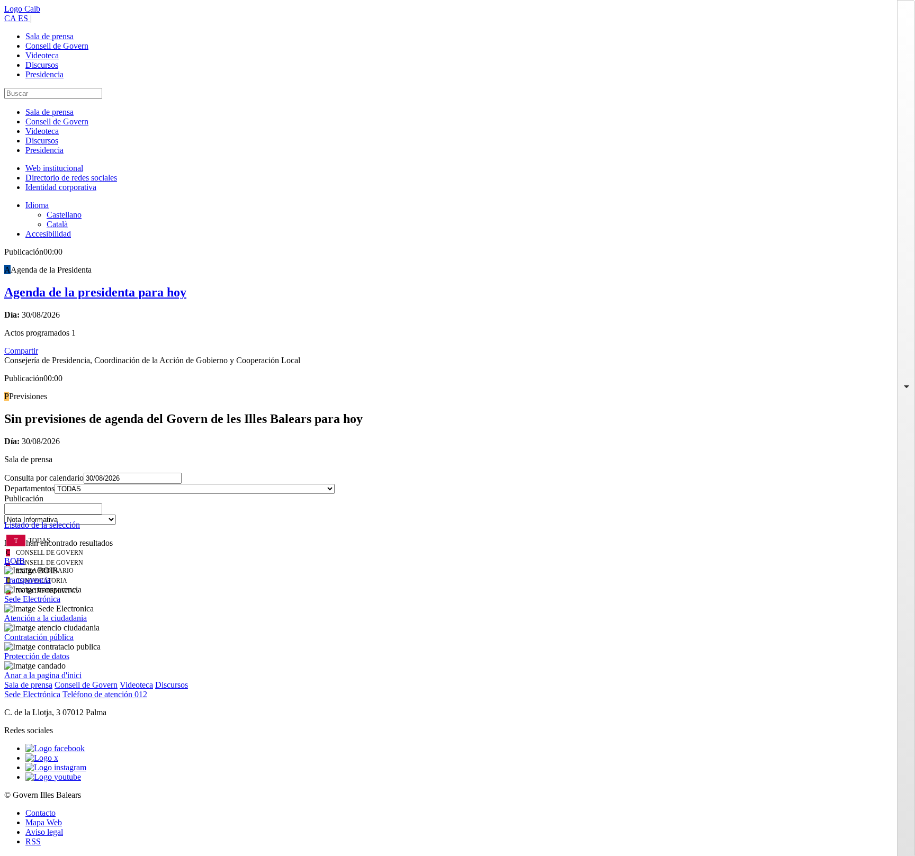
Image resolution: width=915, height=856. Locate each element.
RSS (33, 841)
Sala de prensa (49, 36)
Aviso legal (44, 831)
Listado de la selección (42, 524)
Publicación (23, 498)
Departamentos (29, 488)
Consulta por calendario (44, 477)
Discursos (41, 64)
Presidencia (44, 74)
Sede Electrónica (32, 598)
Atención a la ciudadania (45, 618)
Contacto (40, 812)
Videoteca (42, 55)
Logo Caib (22, 8)
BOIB (14, 560)
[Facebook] (55, 748)
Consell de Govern (56, 45)
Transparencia (27, 579)
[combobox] (457, 511)
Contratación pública (39, 637)
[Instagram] (55, 767)
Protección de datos (36, 656)
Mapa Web (43, 822)
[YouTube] (53, 776)
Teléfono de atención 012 (104, 694)
